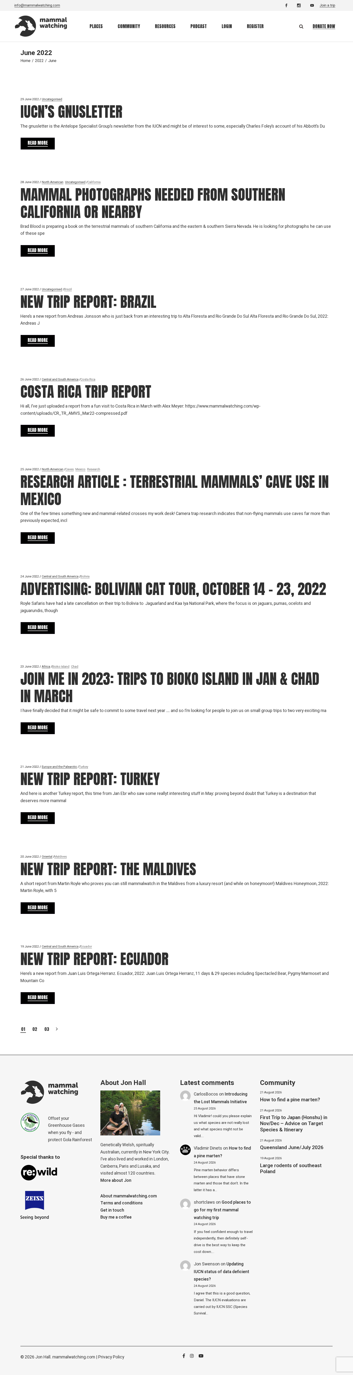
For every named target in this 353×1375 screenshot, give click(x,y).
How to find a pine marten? (290, 1099)
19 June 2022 (29, 946)
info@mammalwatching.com (37, 5)
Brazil (68, 289)
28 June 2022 (29, 182)
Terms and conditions (121, 1203)
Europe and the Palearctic (59, 766)
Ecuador (86, 946)
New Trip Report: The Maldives (108, 869)
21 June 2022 (29, 766)
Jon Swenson (207, 1264)
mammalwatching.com (73, 1357)
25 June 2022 (29, 469)
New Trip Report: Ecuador (94, 959)
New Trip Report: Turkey (90, 779)
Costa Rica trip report (85, 392)
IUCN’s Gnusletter (71, 112)
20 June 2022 (29, 856)
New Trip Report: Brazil (88, 302)
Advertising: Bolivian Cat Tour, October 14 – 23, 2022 (173, 589)
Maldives (60, 856)
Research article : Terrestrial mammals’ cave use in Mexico (174, 490)
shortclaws (204, 1202)
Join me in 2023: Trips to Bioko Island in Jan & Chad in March (169, 687)
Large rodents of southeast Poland (291, 1168)
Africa (46, 666)
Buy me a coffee (116, 1217)
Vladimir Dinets (208, 1148)
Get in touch (112, 1210)
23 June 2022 (29, 666)
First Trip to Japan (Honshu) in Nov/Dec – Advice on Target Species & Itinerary (293, 1123)
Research (93, 469)
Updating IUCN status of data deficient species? (221, 1271)
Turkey (83, 766)
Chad (74, 666)
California (94, 182)
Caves (69, 469)
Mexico (80, 469)
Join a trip (327, 5)
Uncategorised (52, 99)
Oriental (47, 856)
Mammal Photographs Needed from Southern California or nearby (152, 203)
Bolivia (85, 576)
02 (34, 1029)
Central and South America (60, 379)
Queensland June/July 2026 (291, 1147)
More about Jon (115, 1180)
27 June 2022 (29, 289)
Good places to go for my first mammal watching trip (222, 1209)
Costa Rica (87, 379)
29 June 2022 (29, 99)
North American (52, 182)
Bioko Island (60, 666)
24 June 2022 (29, 576)
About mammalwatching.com (128, 1196)
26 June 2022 (29, 379)
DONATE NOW (324, 26)
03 (46, 1029)
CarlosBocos (206, 1094)
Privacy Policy (111, 1357)
